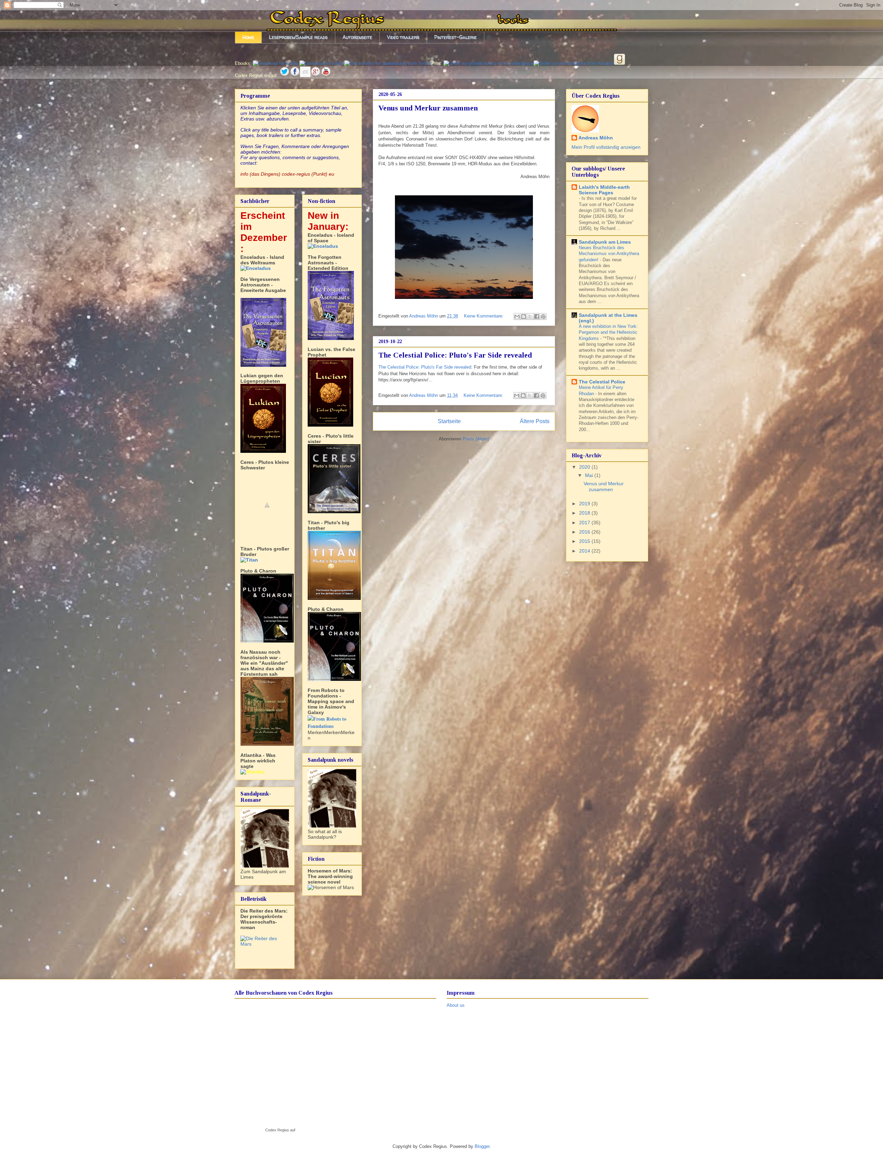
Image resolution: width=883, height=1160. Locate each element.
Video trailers (403, 37)
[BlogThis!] (523, 316)
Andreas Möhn (595, 137)
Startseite (449, 421)
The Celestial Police (602, 381)
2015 (585, 541)
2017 (585, 522)
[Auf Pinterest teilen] (543, 316)
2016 (585, 532)
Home (248, 37)
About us (456, 1005)
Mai (589, 475)
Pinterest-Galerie (455, 37)
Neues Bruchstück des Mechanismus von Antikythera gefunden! (609, 253)
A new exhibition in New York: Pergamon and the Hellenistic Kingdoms (608, 332)
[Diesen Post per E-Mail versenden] (517, 316)
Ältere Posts (534, 421)
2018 (585, 513)
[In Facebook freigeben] (536, 316)
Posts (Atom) (476, 438)
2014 (585, 551)
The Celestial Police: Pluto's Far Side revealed (455, 355)
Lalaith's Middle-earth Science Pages (604, 189)
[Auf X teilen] (530, 316)
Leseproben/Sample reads (298, 37)
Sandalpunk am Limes (605, 242)
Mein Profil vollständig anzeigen (606, 147)
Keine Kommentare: (484, 316)
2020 (585, 467)
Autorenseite (357, 37)
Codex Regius (277, 1130)
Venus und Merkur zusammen (428, 108)
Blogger (482, 1146)
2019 (585, 503)
